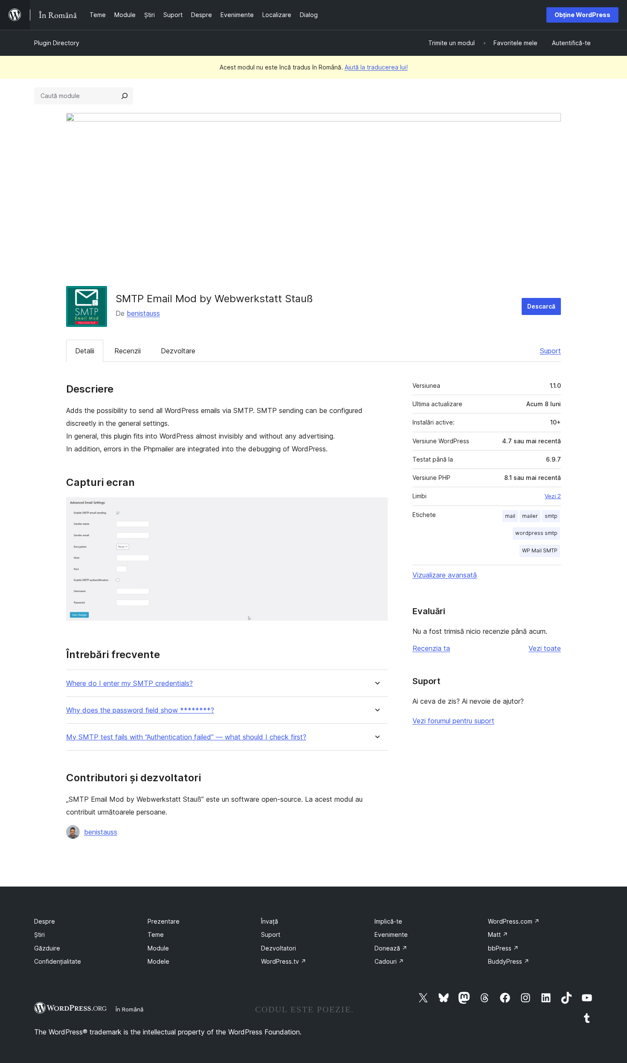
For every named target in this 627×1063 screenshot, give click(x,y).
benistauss (143, 313)
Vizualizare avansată (444, 575)
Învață (269, 921)
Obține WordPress (582, 14)
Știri (39, 934)
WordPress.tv (283, 961)
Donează (390, 948)
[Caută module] (124, 95)
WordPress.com (514, 921)
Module (158, 948)
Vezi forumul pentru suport (453, 720)
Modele (158, 961)
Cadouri (389, 961)
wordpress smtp (536, 533)
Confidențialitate (57, 961)
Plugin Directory (56, 42)
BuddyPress (508, 961)
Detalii (84, 351)
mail (510, 516)
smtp (551, 516)
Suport (550, 351)
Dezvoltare (178, 351)
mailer (530, 516)
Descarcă (541, 306)
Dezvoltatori (278, 948)
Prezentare (164, 921)
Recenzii (127, 351)
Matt (498, 934)
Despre (44, 921)
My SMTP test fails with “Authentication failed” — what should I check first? (186, 737)
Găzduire (47, 948)
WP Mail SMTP (539, 550)
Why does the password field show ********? (140, 710)
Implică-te (388, 921)
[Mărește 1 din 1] (376, 509)
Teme (156, 934)
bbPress (503, 948)
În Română (129, 1009)
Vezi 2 (553, 496)
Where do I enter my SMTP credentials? (129, 683)
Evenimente (391, 934)
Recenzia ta (431, 648)
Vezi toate (544, 648)
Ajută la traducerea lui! (376, 67)
